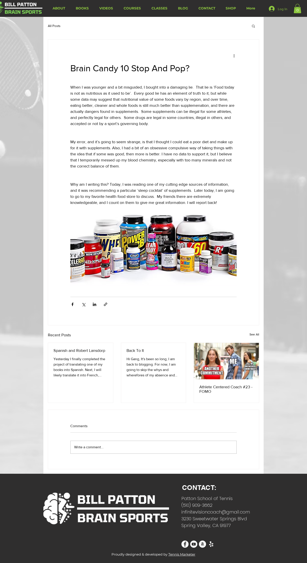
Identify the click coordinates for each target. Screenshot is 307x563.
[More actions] (234, 55)
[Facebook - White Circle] (185, 544)
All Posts (54, 26)
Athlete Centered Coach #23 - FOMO (225, 389)
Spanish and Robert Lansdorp (79, 350)
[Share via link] (105, 304)
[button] (297, 8)
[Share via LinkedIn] (94, 304)
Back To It (135, 350)
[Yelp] (211, 544)
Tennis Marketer (181, 554)
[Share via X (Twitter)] (83, 304)
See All (254, 334)
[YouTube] (193, 544)
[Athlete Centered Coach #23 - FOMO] (226, 361)
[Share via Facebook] (72, 304)
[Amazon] (202, 544)
